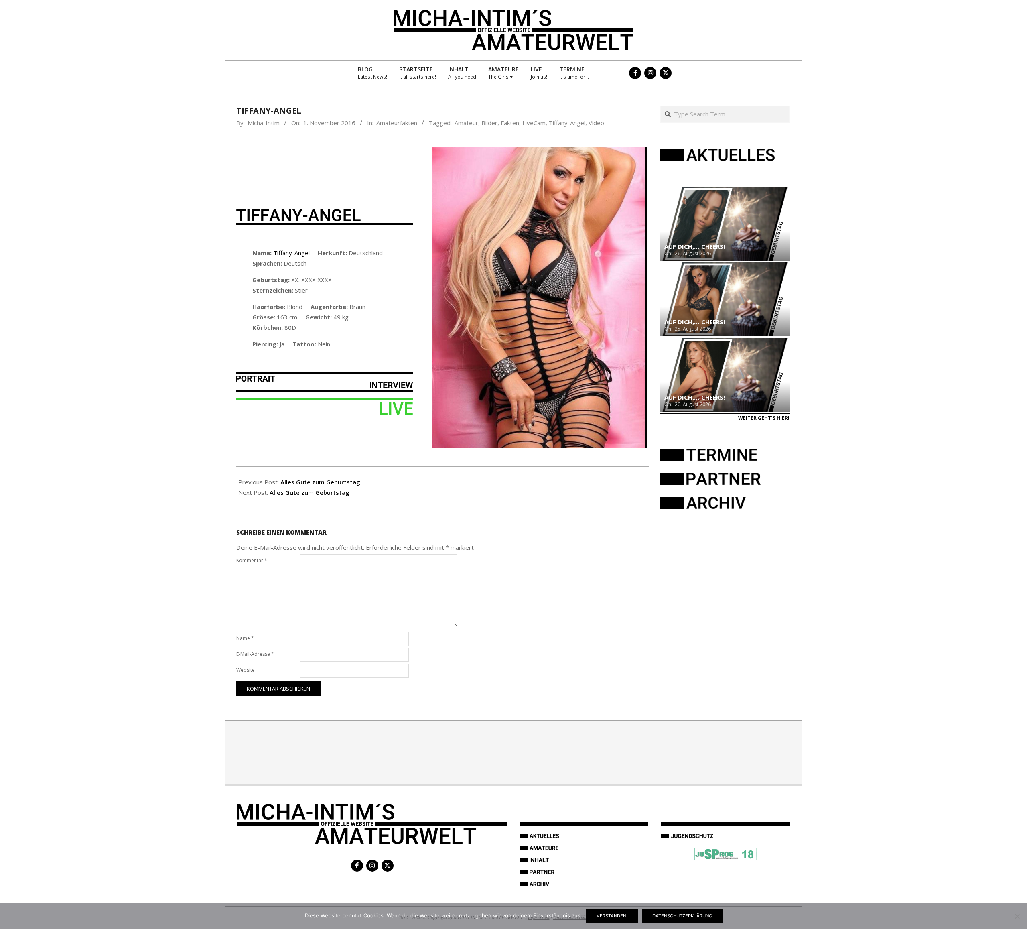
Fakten (510, 123)
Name (245, 638)
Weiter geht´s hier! (764, 418)
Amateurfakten (396, 123)
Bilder (489, 123)
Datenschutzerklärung (682, 916)
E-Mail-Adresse (255, 654)
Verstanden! (612, 916)
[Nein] (1017, 916)
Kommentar (251, 560)
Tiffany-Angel (567, 123)
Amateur (466, 123)
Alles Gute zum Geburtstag (320, 482)
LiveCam (534, 123)
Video (596, 123)
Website (245, 670)
